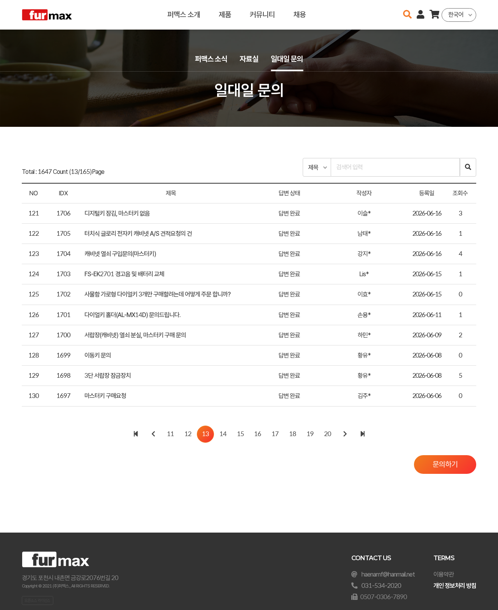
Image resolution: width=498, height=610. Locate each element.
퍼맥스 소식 (211, 58)
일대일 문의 (287, 58)
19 (310, 434)
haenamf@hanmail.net (388, 574)
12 (187, 434)
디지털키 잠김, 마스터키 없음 (117, 213)
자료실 (249, 58)
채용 (299, 14)
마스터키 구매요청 (105, 396)
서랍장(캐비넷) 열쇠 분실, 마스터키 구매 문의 (135, 335)
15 (240, 434)
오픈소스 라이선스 (37, 600)
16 (257, 434)
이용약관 (443, 574)
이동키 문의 (97, 355)
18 (292, 434)
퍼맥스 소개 (183, 14)
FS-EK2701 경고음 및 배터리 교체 (124, 274)
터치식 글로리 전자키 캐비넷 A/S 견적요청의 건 (138, 233)
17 (275, 434)
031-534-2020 (381, 585)
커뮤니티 (262, 14)
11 (170, 434)
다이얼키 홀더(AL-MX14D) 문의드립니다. (132, 315)
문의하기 (445, 464)
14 (222, 434)
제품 (225, 14)
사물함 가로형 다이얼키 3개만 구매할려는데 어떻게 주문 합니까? (157, 294)
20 (327, 434)
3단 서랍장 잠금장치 (107, 375)
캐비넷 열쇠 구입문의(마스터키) (120, 254)
